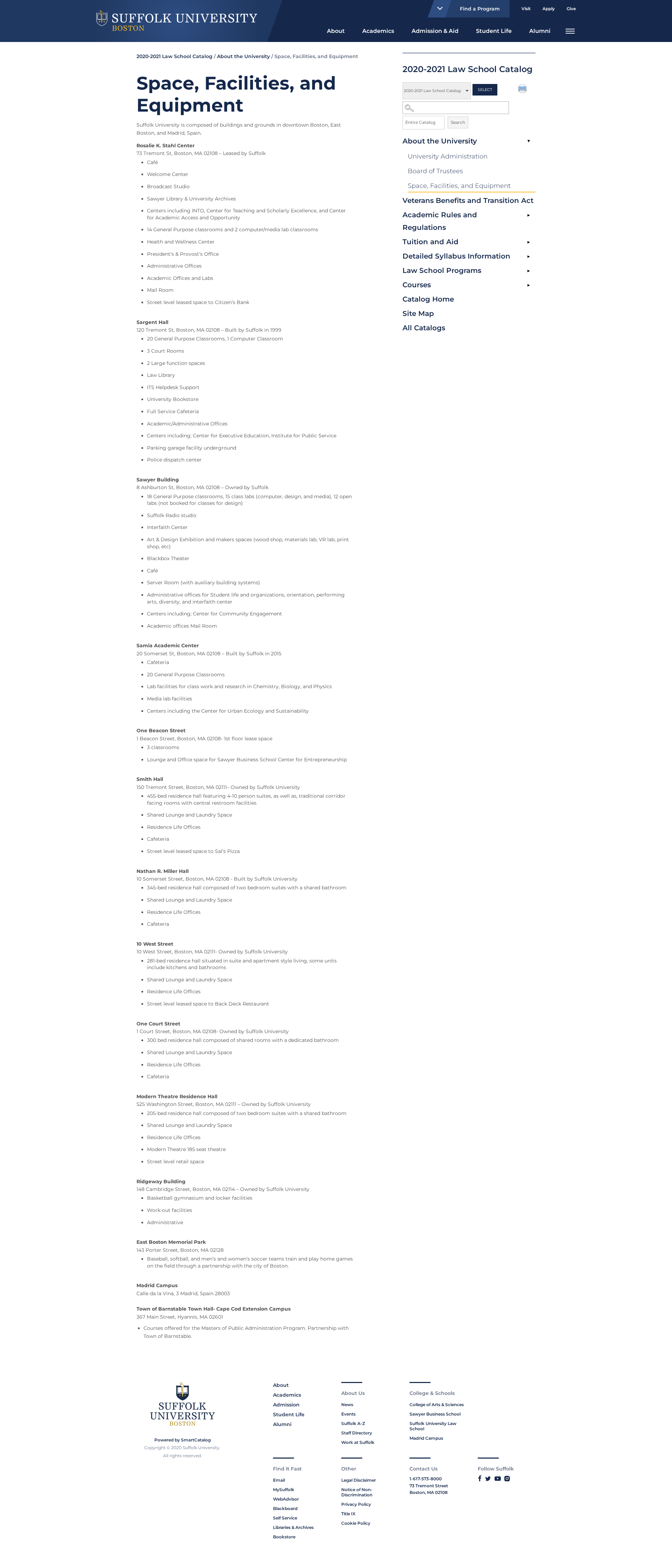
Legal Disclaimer (358, 1480)
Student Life (494, 31)
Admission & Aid (435, 31)
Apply (548, 8)
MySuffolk (283, 1489)
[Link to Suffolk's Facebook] (480, 1478)
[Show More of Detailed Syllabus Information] (529, 257)
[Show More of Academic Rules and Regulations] (529, 215)
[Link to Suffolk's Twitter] (488, 1478)
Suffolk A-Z (353, 1423)
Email (279, 1480)
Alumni (540, 31)
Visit (526, 8)
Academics (378, 31)
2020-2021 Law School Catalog (174, 56)
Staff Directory (356, 1432)
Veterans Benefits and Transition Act (467, 200)
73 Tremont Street (429, 1485)
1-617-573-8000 (426, 1478)
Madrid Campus (426, 1438)
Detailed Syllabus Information (456, 256)
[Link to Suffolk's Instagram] (507, 1478)
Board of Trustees (435, 171)
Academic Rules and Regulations (439, 221)
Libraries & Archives (293, 1527)
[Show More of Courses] (529, 285)
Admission (286, 1405)
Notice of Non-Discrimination (356, 1492)
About (336, 31)
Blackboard (285, 1508)
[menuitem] (336, 30)
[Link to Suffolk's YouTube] (498, 1478)
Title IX (348, 1513)
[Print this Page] (523, 89)
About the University (439, 141)
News (347, 1404)
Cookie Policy (355, 1523)
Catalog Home (428, 299)
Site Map (418, 313)
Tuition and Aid (430, 242)
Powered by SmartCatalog (182, 1439)
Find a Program (480, 9)
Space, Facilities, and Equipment (459, 186)
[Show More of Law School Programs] (529, 271)
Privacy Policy (356, 1504)
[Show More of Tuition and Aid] (529, 242)
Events (348, 1414)
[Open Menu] (570, 30)
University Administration (448, 156)
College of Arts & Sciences (437, 1404)
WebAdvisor (286, 1499)
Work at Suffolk (357, 1442)
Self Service (285, 1518)
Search (458, 122)
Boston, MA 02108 (429, 1492)
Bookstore (284, 1536)
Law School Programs (441, 270)
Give (571, 8)
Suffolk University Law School (433, 1426)
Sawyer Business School (435, 1414)
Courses (416, 285)
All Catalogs (423, 328)
